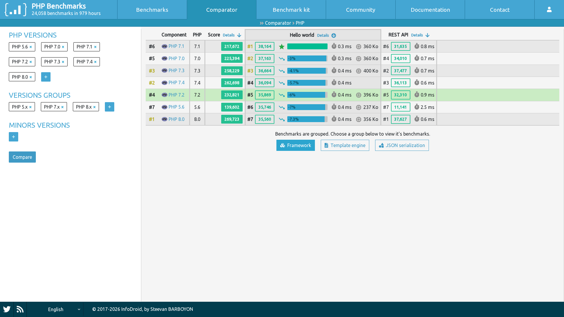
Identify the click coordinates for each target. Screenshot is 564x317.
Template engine (347, 145)
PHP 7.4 (176, 82)
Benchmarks (152, 9)
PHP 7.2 (176, 94)
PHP (300, 23)
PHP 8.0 (176, 119)
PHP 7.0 (176, 58)
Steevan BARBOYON (171, 309)
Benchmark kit (291, 9)
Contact (500, 9)
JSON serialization (405, 145)
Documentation (430, 9)
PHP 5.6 (176, 106)
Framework (298, 145)
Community (360, 9)
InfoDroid (131, 309)
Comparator (221, 9)
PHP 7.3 (176, 70)
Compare (22, 157)
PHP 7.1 (176, 46)
